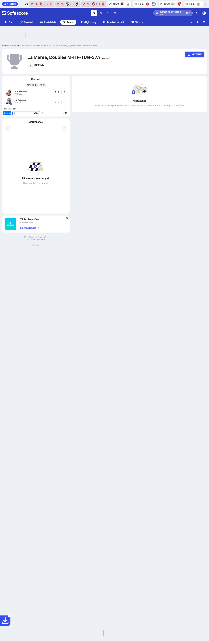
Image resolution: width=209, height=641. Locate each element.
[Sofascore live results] (15, 13)
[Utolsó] (21, 4)
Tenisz (70, 22)
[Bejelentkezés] (204, 13)
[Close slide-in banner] (10, 615)
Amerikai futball (115, 22)
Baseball (28, 22)
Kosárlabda (50, 22)
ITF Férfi (14, 46)
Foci (11, 22)
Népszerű (11, 4)
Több (135, 22)
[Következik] (205, 4)
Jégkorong (90, 22)
